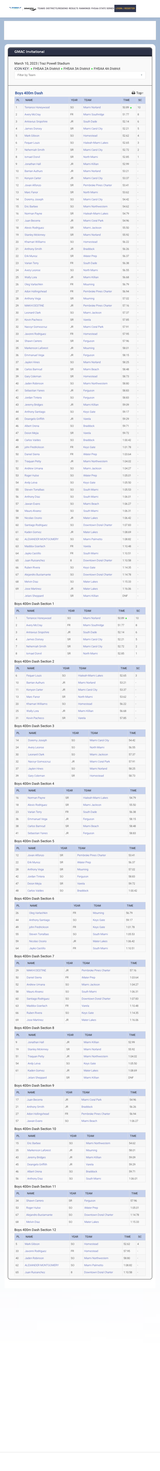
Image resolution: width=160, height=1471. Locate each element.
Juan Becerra (32, 220)
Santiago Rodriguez (36, 525)
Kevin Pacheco (33, 319)
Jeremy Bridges (34, 404)
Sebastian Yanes (35, 390)
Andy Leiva (31, 482)
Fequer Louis (32, 142)
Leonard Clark (33, 312)
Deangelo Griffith (34, 418)
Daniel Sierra (32, 454)
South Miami (90, 489)
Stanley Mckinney (35, 234)
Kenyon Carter (33, 178)
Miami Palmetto (92, 539)
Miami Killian (91, 164)
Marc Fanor (31, 192)
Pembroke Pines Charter (97, 185)
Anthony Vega (33, 298)
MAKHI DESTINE (34, 305)
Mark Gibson (32, 135)
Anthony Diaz (32, 496)
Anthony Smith (33, 248)
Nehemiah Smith (35, 149)
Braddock (88, 248)
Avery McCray (33, 114)
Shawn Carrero (33, 341)
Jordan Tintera (33, 397)
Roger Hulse (32, 475)
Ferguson (88, 341)
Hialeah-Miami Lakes (95, 142)
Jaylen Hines (32, 362)
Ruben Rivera (32, 567)
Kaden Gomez (33, 532)
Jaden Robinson (34, 383)
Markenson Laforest (36, 348)
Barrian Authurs (34, 171)
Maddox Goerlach (35, 546)
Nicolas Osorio (33, 517)
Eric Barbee (31, 206)
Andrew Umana (34, 468)
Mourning (88, 284)
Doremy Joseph (34, 199)
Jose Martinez (33, 588)
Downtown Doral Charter (97, 525)
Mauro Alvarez (33, 510)
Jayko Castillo (33, 553)
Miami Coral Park (93, 220)
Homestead (90, 135)
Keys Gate (89, 411)
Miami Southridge (93, 114)
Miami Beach (91, 369)
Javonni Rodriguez (35, 333)
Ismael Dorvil (32, 156)
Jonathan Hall (33, 164)
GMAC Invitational (29, 52)
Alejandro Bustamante (38, 574)
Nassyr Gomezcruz (36, 326)
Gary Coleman (33, 376)
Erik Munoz (31, 256)
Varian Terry (32, 263)
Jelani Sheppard (34, 595)
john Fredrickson (34, 447)
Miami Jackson (92, 227)
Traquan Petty (33, 461)
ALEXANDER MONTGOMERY (42, 539)
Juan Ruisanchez (35, 560)
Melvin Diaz (31, 581)
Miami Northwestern (95, 206)
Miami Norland (92, 107)
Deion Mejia (32, 433)
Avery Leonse (32, 270)
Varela (87, 319)
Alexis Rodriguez (34, 227)
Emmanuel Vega (34, 355)
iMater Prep (90, 256)
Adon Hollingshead (36, 291)
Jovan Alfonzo (33, 185)
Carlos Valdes (33, 440)
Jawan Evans (32, 503)
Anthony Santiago (35, 411)
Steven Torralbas (34, 489)
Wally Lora (31, 277)
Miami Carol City (92, 128)
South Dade (90, 121)
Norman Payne (33, 213)
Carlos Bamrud (33, 369)
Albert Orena (32, 425)
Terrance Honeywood (37, 107)
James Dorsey (33, 128)
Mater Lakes (90, 517)
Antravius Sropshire (36, 121)
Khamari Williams (35, 241)
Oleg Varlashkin (34, 284)
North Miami (90, 156)
